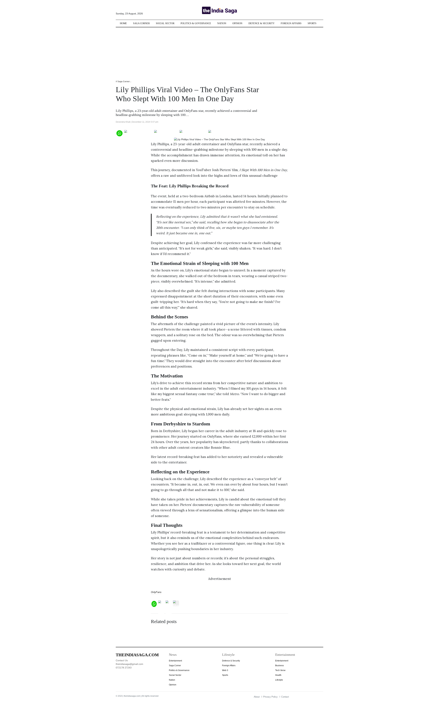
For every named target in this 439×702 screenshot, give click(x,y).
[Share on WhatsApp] (119, 133)
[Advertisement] (219, 51)
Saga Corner (141, 23)
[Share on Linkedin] (221, 133)
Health (278, 675)
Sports (312, 23)
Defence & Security (261, 23)
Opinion (237, 23)
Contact (285, 696)
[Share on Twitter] (166, 133)
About (257, 696)
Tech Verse (280, 670)
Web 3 (225, 670)
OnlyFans (156, 592)
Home (123, 23)
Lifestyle (279, 680)
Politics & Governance (196, 23)
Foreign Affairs (291, 23)
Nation (221, 23)
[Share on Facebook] (138, 133)
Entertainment (175, 661)
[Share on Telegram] (193, 133)
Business (279, 665)
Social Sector (165, 23)
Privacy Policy (270, 696)
